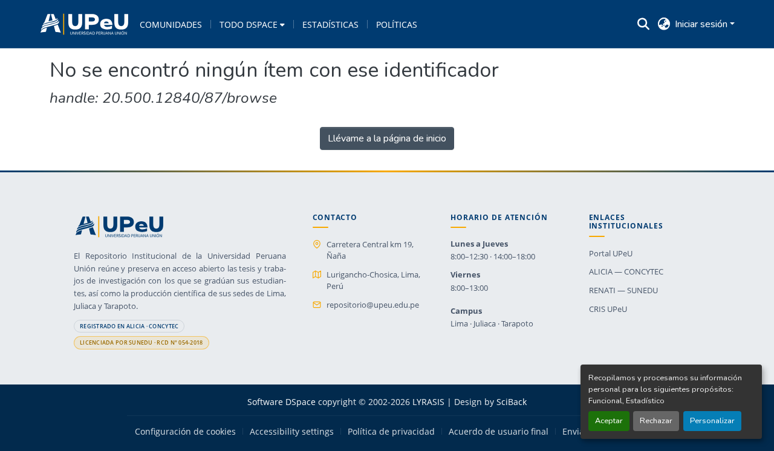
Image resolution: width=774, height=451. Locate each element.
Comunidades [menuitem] (171, 24)
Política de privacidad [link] (391, 431)
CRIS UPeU (608, 308)
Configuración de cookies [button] (185, 431)
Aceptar (609, 420)
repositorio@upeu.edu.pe (373, 304)
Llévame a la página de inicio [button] (387, 138)
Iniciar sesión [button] (702, 24)
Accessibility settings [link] (292, 431)
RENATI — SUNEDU (623, 290)
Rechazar (656, 420)
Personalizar (712, 420)
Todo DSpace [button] (249, 24)
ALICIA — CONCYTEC (626, 271)
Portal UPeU (611, 253)
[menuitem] (252, 24)
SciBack (511, 401)
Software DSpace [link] (281, 401)
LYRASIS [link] (428, 401)
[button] (84, 24)
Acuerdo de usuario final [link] (498, 431)
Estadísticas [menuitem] (330, 24)
